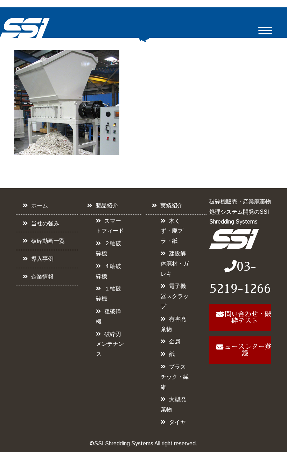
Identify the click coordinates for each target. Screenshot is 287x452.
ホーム (39, 205)
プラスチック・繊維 (175, 377)
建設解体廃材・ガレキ (175, 264)
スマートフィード (110, 226)
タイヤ (177, 422)
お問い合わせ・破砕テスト (244, 317)
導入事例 (42, 259)
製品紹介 (107, 205)
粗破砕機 (108, 316)
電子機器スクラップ (175, 296)
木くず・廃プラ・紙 (172, 231)
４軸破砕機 (108, 271)
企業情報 (42, 277)
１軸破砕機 (108, 294)
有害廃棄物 (173, 324)
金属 (174, 341)
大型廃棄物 (173, 404)
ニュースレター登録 (244, 350)
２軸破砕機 (108, 248)
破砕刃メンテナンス (110, 344)
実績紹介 (171, 205)
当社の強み (45, 223)
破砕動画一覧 (48, 241)
